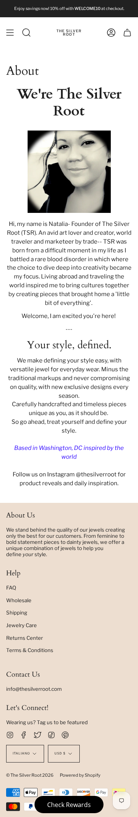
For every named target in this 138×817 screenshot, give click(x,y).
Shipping (16, 612)
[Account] (111, 32)
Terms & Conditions (29, 650)
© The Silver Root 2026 (30, 775)
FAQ (11, 588)
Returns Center (24, 638)
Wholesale (18, 600)
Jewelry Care (21, 625)
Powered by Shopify (80, 775)
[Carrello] (127, 32)
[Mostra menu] (10, 32)
